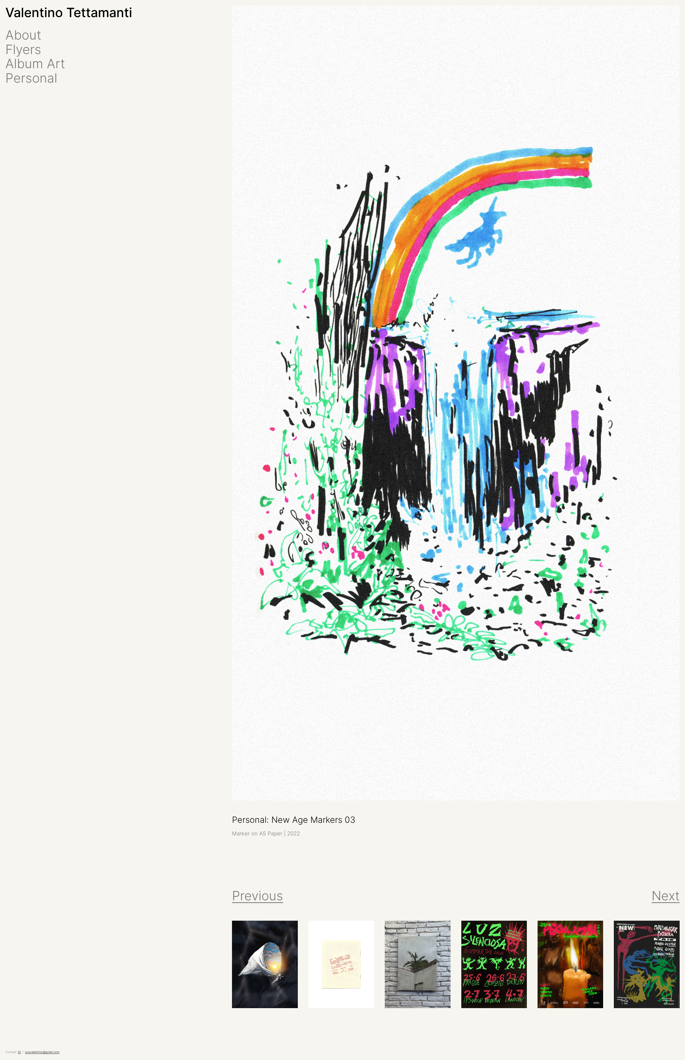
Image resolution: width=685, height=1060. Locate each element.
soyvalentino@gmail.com (42, 1052)
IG (19, 1052)
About (23, 35)
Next (666, 896)
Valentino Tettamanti (68, 12)
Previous (257, 896)
